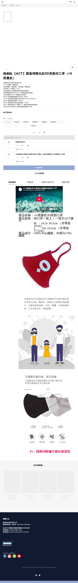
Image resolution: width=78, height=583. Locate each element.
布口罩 (18, 5)
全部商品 (3, 5)
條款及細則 (25, 567)
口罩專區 (11, 5)
